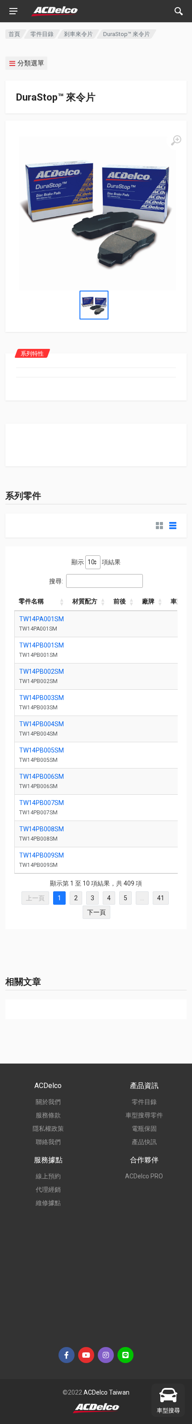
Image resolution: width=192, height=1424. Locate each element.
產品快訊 (144, 1141)
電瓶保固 (144, 1128)
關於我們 (48, 1101)
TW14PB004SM (41, 724)
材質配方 (84, 601)
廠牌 (148, 601)
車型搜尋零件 (144, 1115)
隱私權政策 (48, 1128)
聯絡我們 (48, 1141)
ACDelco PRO (144, 1176)
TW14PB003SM (41, 697)
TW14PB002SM (41, 671)
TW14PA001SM (41, 619)
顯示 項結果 (96, 562)
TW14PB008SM (41, 829)
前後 (119, 601)
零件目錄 (42, 34)
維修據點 (48, 1202)
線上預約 (48, 1176)
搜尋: (56, 581)
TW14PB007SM (41, 802)
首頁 (14, 34)
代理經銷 (48, 1189)
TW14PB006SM (41, 776)
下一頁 (96, 912)
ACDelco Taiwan (106, 1392)
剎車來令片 (78, 34)
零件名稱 (31, 601)
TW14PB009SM (41, 855)
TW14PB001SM (41, 645)
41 (160, 898)
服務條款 (48, 1115)
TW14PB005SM (41, 750)
